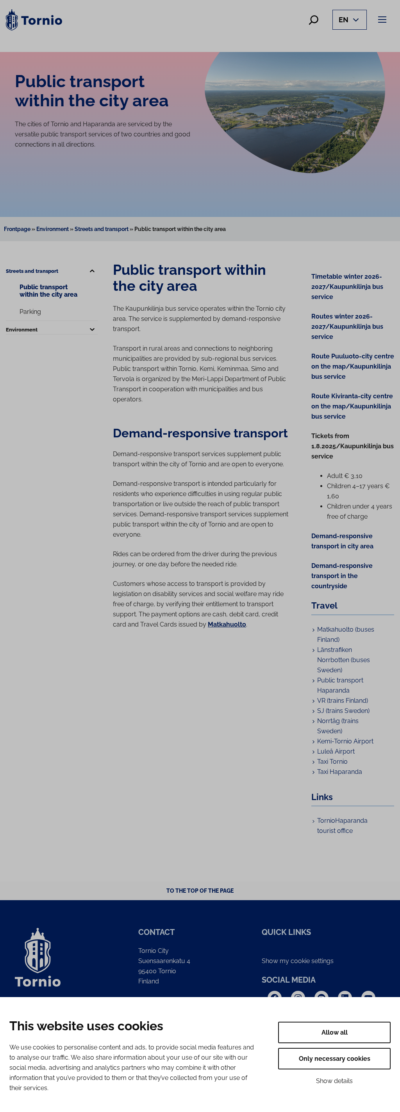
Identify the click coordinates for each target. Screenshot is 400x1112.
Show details (334, 1081)
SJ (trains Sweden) (343, 710)
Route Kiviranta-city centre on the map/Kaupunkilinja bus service (352, 406)
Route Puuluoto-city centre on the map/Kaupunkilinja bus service (352, 366)
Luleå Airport (336, 751)
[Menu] (383, 19)
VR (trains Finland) (342, 700)
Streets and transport (102, 229)
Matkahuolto (227, 624)
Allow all (334, 1032)
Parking (30, 311)
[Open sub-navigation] (92, 271)
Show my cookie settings (298, 961)
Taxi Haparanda (339, 771)
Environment (52, 229)
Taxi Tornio (332, 761)
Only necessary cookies (334, 1058)
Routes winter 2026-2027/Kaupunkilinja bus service (347, 326)
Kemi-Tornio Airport (345, 741)
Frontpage (17, 229)
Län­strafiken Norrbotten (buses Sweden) (343, 660)
